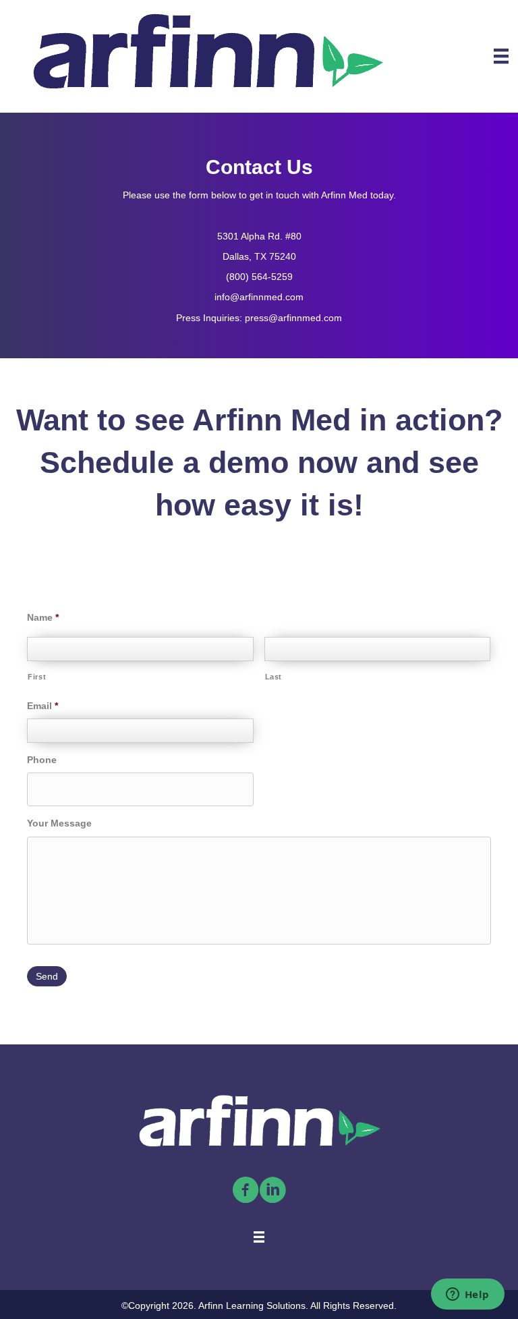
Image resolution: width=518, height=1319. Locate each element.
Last (274, 677)
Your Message (59, 823)
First (37, 677)
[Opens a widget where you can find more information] (467, 1295)
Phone (42, 759)
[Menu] (501, 56)
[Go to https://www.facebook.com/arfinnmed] (245, 1191)
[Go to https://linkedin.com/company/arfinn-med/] (272, 1191)
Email (42, 705)
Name (43, 617)
